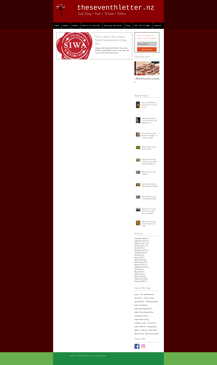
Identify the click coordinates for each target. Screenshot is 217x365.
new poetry (138, 298)
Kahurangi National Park (143, 309)
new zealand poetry (147, 294)
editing (136, 330)
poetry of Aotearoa (141, 305)
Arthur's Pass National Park (143, 312)
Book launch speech (152, 334)
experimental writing (141, 319)
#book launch (139, 334)
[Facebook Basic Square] (136, 346)
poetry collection (140, 326)
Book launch (153, 330)
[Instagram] (143, 346)
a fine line (143, 330)
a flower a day (149, 298)
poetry (136, 294)
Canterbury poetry (151, 301)
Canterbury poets (140, 323)
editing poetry (152, 326)
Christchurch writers (141, 316)
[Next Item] (156, 68)
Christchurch (152, 323)
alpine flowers (139, 301)
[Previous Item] (138, 68)
